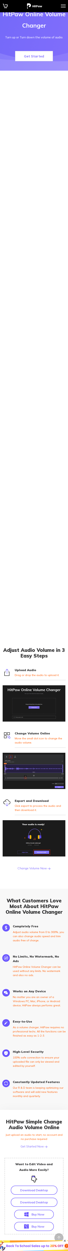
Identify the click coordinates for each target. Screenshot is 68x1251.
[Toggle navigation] (63, 6)
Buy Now (38, 1214)
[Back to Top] (58, 1237)
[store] (5, 6)
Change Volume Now (33, 868)
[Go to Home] (34, 6)
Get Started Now (33, 1146)
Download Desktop (34, 1190)
